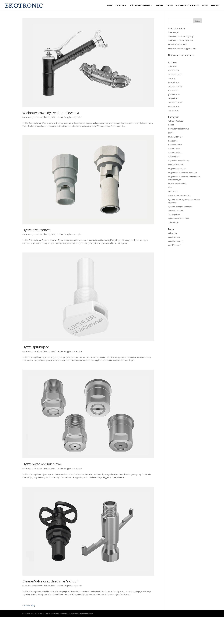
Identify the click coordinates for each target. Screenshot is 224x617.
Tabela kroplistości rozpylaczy (180, 36)
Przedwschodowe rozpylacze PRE (182, 48)
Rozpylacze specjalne (73, 117)
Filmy (205, 5)
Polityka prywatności (67, 613)
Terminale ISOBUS (176, 210)
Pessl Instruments (175, 164)
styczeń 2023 (173, 90)
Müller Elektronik (140, 5)
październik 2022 (175, 102)
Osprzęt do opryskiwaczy (178, 160)
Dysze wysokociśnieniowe (42, 464)
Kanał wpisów (174, 237)
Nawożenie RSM (175, 144)
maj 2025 (172, 78)
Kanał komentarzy (175, 241)
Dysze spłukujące (35, 347)
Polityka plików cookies (84, 613)
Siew (170, 187)
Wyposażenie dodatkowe (178, 218)
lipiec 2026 (172, 66)
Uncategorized (174, 214)
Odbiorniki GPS (174, 156)
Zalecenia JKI (173, 32)
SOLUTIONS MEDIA (52, 613)
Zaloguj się (172, 233)
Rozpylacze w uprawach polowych (182, 172)
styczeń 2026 (173, 70)
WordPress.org (174, 245)
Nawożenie (173, 141)
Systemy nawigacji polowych (180, 206)
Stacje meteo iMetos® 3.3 (179, 195)
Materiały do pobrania (187, 5)
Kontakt (215, 5)
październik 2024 (175, 86)
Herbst (159, 5)
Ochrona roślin (174, 148)
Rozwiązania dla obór (177, 44)
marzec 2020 (173, 110)
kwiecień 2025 (174, 82)
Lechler (120, 5)
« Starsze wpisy (28, 605)
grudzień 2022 (174, 94)
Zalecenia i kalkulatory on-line (180, 40)
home (109, 5)
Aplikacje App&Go (175, 121)
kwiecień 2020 (174, 106)
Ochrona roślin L (175, 152)
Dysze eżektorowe (36, 229)
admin (39, 117)
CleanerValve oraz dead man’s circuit (50, 581)
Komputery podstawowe (178, 129)
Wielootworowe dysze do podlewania (50, 112)
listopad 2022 (173, 98)
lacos (169, 5)
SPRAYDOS (173, 191)
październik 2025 (175, 74)
